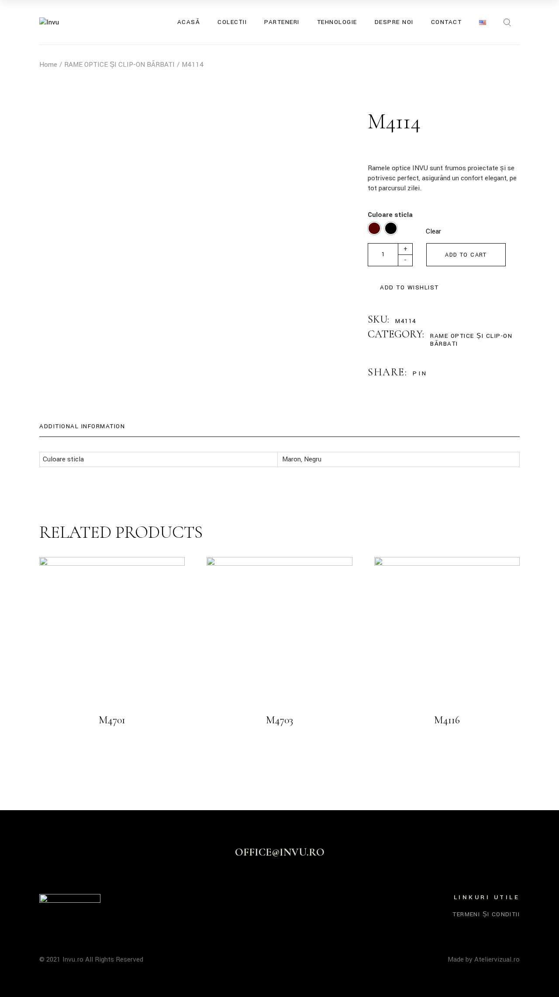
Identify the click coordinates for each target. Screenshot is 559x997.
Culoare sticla (390, 215)
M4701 (112, 720)
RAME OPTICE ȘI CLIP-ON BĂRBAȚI (471, 340)
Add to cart (466, 255)
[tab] (82, 427)
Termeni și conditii (486, 914)
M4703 (279, 720)
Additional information (82, 426)
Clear (433, 231)
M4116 (447, 720)
